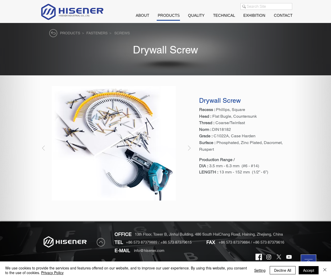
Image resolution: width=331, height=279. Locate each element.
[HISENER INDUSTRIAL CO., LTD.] (258, 257)
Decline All (282, 270)
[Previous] (43, 149)
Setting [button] (260, 270)
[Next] (189, 149)
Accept (308, 270)
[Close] (325, 270)
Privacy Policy (52, 272)
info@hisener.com (149, 250)
